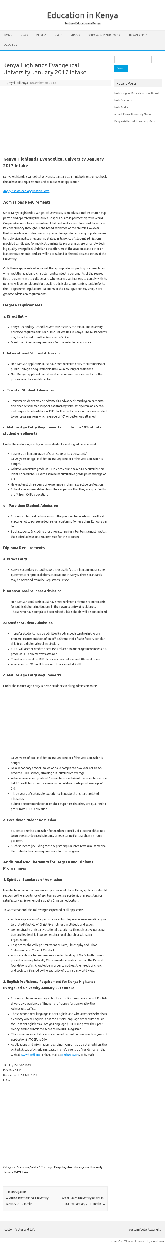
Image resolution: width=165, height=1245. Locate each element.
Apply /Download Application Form (26, 191)
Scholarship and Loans (104, 35)
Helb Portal (121, 107)
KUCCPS (75, 35)
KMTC (58, 35)
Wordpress (158, 1241)
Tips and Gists (137, 35)
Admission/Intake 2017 (31, 1167)
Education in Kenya (82, 15)
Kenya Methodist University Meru (134, 121)
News (24, 35)
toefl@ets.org (70, 1054)
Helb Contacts (123, 100)
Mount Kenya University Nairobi (133, 114)
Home (8, 35)
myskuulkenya (18, 83)
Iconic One (117, 1241)
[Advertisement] (55, 120)
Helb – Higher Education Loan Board (136, 93)
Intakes (41, 35)
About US (10, 44)
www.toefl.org (30, 1054)
